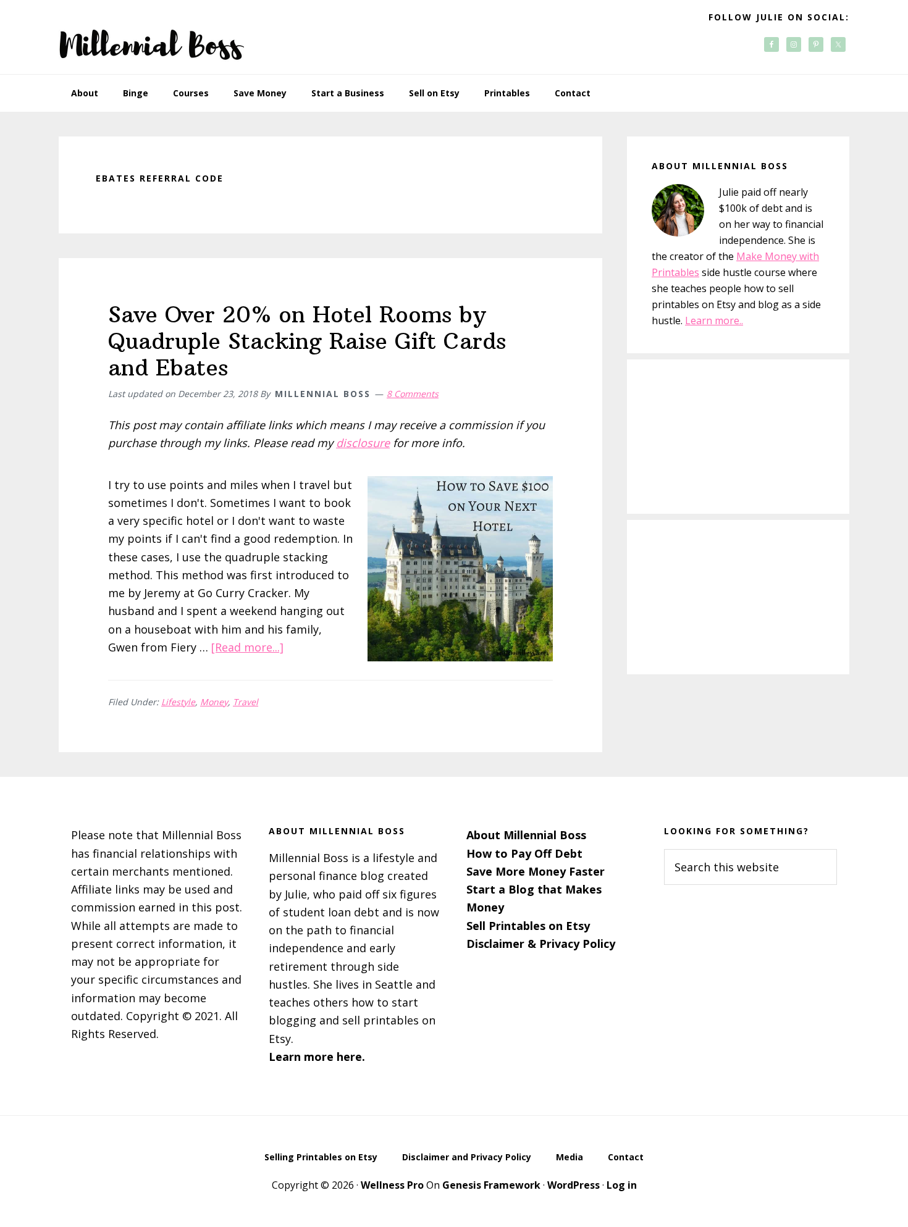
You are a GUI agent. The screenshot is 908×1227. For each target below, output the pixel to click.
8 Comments (413, 394)
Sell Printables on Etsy (528, 925)
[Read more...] (247, 647)
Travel (245, 702)
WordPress (573, 1185)
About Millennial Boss (526, 834)
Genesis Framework (491, 1185)
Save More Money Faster (535, 871)
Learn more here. (317, 1056)
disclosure (363, 442)
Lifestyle (178, 702)
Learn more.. (714, 320)
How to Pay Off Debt (524, 853)
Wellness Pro (392, 1185)
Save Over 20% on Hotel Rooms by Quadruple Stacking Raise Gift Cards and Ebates (307, 341)
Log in (622, 1185)
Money (214, 702)
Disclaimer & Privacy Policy (540, 943)
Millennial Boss (151, 37)
